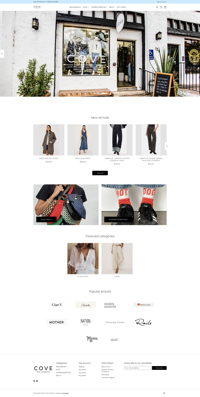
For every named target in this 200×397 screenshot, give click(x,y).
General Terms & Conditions (107, 371)
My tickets (82, 373)
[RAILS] (143, 322)
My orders (82, 370)
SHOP (58, 370)
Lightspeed (65, 393)
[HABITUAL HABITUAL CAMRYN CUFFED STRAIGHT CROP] (117, 139)
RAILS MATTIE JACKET (49, 158)
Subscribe (159, 368)
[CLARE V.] (57, 305)
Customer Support (108, 377)
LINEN (117, 276)
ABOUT (111, 7)
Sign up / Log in (161, 2)
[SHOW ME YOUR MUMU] (92, 339)
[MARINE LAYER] (143, 305)
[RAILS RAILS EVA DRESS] (83, 139)
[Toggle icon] (157, 7)
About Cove (105, 367)
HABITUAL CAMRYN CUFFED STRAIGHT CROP (117, 159)
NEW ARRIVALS (75, 7)
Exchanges (105, 375)
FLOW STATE (83, 276)
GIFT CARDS (121, 7)
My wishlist (82, 375)
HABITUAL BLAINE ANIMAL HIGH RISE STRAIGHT (151, 159)
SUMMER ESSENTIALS (99, 7)
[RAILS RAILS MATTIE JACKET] (48, 139)
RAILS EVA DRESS (83, 158)
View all (100, 173)
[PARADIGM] (114, 322)
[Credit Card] (164, 393)
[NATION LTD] (85, 322)
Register (82, 367)
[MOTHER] (57, 322)
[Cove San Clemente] (37, 7)
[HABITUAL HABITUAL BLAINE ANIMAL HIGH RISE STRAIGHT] (151, 139)
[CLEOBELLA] (85, 305)
